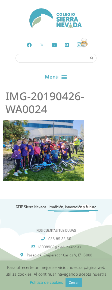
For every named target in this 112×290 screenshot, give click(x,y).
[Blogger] (67, 45)
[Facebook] (29, 45)
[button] (56, 77)
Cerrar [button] (74, 282)
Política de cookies (46, 282)
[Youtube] (54, 45)
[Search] (92, 58)
